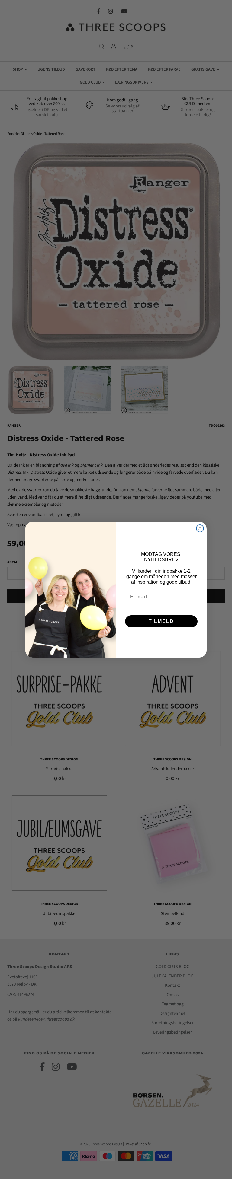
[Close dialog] (200, 528)
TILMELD (161, 621)
